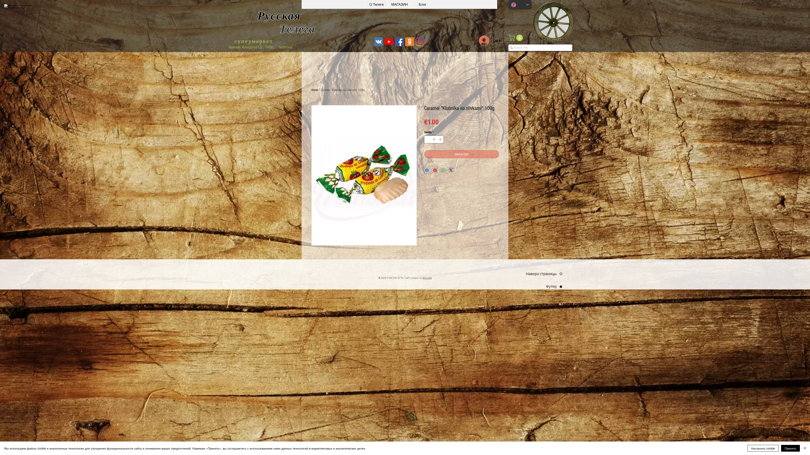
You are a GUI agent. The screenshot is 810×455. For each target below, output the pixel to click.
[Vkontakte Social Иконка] (378, 41)
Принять (790, 448)
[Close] (804, 448)
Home (314, 90)
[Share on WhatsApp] (443, 170)
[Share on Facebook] (426, 170)
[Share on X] (451, 170)
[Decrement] (427, 139)
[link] (516, 38)
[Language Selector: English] (520, 4)
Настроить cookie (763, 448)
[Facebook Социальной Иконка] (399, 41)
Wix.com (427, 278)
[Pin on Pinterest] (434, 170)
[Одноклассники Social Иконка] (409, 41)
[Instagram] (420, 41)
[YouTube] (389, 41)
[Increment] (440, 139)
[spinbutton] (434, 139)
